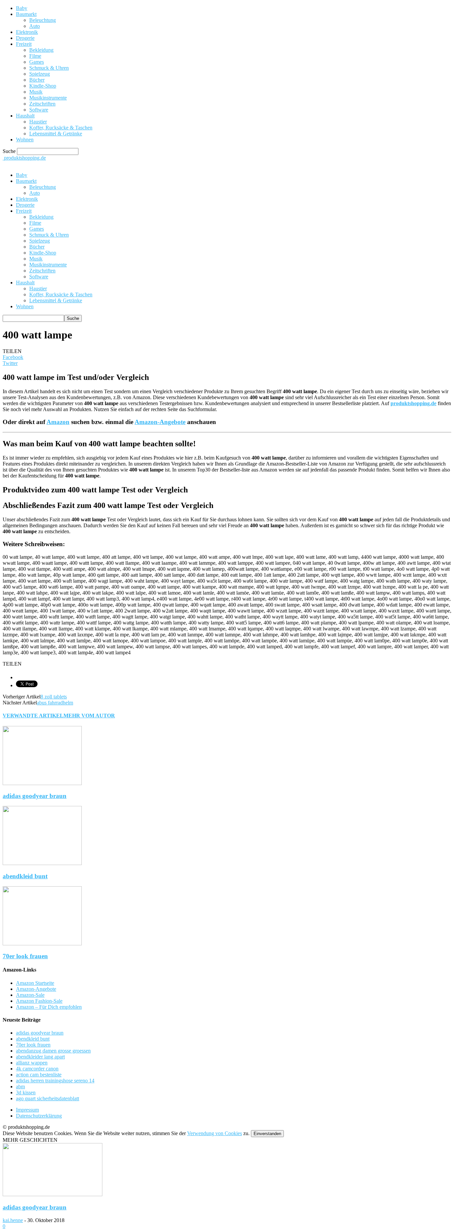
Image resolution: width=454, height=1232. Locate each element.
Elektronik (27, 32)
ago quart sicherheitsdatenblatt (47, 1098)
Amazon (58, 421)
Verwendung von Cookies (214, 1133)
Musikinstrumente (48, 98)
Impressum (27, 1110)
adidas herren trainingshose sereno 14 (55, 1080)
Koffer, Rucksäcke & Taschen (60, 127)
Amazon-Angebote (160, 421)
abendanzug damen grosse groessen (53, 1050)
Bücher (37, 80)
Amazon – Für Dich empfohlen (49, 1007)
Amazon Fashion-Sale (39, 1001)
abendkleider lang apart (40, 1056)
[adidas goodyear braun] (42, 783)
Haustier (38, 121)
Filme (35, 56)
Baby (21, 8)
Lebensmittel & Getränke (55, 133)
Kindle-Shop (42, 86)
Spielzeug (39, 74)
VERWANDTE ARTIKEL (33, 715)
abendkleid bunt (25, 876)
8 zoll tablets (54, 696)
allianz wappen (32, 1062)
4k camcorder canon (37, 1068)
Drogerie (25, 38)
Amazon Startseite (35, 983)
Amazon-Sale (30, 995)
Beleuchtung (42, 20)
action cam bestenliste (38, 1074)
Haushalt (25, 115)
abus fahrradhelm (55, 702)
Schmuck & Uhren (49, 68)
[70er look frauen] (42, 943)
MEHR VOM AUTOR (89, 715)
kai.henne (13, 1220)
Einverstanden (267, 1133)
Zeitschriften (42, 104)
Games (36, 62)
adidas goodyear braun (34, 795)
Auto (34, 26)
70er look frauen (25, 956)
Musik (36, 92)
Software (38, 109)
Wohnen (25, 139)
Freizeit (24, 44)
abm (20, 1086)
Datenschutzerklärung (39, 1116)
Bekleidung (41, 50)
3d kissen (26, 1092)
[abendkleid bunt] (42, 863)
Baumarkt (26, 14)
